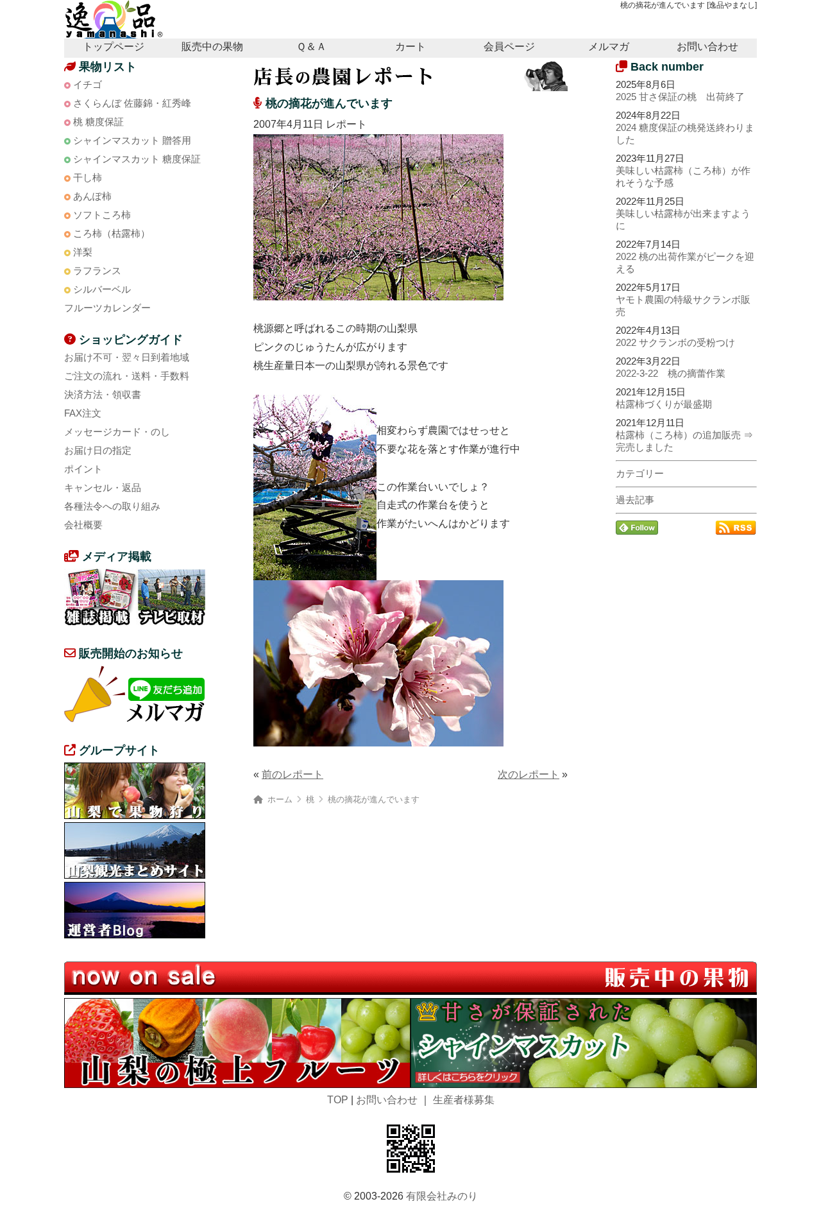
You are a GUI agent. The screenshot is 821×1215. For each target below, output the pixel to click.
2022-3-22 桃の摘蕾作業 (670, 373)
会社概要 (83, 524)
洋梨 (82, 251)
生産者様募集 (464, 1099)
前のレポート (292, 774)
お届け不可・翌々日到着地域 (126, 357)
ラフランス (97, 270)
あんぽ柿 (92, 196)
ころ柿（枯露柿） (111, 233)
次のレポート (528, 774)
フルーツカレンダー (107, 307)
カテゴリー (640, 473)
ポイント (83, 468)
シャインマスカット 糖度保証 (137, 158)
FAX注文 (82, 413)
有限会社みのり (442, 1196)
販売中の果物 (212, 46)
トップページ (113, 46)
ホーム (279, 799)
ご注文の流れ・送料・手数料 (126, 375)
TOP (337, 1099)
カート (410, 46)
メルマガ (608, 46)
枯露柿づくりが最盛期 (664, 404)
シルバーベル (102, 289)
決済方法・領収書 (102, 394)
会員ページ (509, 46)
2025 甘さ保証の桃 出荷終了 (680, 96)
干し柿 (87, 177)
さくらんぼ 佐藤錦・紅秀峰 (132, 103)
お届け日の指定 (97, 450)
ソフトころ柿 (102, 214)
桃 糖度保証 (98, 121)
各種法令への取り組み (112, 506)
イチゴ (87, 84)
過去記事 (635, 499)
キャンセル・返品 (102, 487)
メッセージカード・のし (117, 431)
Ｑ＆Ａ (311, 46)
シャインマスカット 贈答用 (132, 140)
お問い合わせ (707, 46)
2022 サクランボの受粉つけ (675, 342)
